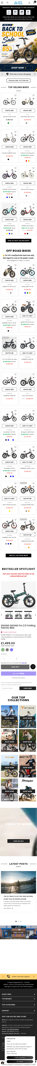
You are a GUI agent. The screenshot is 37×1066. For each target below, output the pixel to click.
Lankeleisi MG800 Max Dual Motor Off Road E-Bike (27, 505)
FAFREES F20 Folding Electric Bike (27, 226)
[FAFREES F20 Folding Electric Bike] (27, 210)
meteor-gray (26, 123)
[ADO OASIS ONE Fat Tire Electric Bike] (27, 101)
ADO (9, 114)
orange (30, 293)
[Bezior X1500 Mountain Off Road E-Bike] (9, 489)
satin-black (12, 197)
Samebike (9, 321)
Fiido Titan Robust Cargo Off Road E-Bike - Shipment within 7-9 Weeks (27, 396)
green (27, 293)
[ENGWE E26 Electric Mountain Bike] (9, 210)
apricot (8, 293)
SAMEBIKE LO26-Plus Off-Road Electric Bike (9, 538)
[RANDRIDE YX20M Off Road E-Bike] (27, 344)
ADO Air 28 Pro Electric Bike (27, 189)
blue (25, 293)
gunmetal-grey (9, 197)
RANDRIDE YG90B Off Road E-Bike (9, 396)
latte (11, 159)
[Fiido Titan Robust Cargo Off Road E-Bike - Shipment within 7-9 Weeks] (27, 380)
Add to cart (27, 316)
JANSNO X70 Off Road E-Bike (9, 287)
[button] (1, 615)
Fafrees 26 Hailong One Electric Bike (27, 153)
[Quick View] (15, 98)
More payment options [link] (18, 678)
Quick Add (9, 110)
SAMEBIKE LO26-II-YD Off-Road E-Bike (9, 323)
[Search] (7, 3)
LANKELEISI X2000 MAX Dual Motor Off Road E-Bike (27, 541)
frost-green (8, 123)
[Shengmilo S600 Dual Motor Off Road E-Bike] (27, 416)
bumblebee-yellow (7, 234)
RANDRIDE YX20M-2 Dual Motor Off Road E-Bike (27, 468)
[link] (18, 74)
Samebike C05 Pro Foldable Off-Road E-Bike (9, 468)
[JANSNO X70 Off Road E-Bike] (9, 271)
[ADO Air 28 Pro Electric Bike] (27, 174)
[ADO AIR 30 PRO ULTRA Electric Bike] (9, 101)
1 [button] (16, 921)
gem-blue (9, 234)
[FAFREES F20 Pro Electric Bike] (9, 174)
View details (7, 908)
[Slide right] (34, 74)
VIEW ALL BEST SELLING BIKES (18, 241)
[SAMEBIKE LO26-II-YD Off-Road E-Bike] (9, 307)
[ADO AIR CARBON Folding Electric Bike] (9, 137)
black (8, 159)
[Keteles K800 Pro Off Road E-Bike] (27, 271)
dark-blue (8, 440)
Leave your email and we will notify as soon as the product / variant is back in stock (16, 683)
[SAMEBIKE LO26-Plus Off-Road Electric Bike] (9, 523)
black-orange (29, 161)
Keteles (27, 284)
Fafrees (27, 151)
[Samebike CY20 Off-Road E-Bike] (9, 416)
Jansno (27, 320)
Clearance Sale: (18, 80)
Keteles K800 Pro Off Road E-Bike (27, 287)
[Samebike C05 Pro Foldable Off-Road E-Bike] (9, 453)
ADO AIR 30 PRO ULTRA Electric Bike (9, 117)
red (25, 234)
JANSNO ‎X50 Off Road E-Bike (27, 322)
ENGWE (9, 223)
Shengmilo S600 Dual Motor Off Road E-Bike (27, 432)
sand (29, 123)
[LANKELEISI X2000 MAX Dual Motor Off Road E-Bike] (27, 525)
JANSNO (9, 284)
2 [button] (18, 921)
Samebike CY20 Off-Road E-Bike (9, 432)
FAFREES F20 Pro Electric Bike (9, 189)
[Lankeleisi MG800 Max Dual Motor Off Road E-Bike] (27, 489)
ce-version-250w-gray (26, 196)
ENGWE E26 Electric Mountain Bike (9, 226)
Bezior (9, 502)
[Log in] (29, 3)
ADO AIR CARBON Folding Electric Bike (9, 153)
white (30, 234)
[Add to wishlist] (15, 95)
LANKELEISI (27, 502)
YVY (9, 357)
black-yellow (9, 511)
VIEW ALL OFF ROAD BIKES (18, 555)
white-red (26, 161)
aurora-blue (7, 197)
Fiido (27, 393)
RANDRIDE (27, 357)
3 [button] (21, 921)
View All (18, 90)
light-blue (13, 440)
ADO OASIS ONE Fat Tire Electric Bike (27, 117)
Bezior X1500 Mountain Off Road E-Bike (9, 505)
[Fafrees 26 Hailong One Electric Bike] (27, 137)
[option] (18, 595)
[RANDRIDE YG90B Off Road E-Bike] (9, 380)
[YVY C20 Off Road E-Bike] (9, 344)
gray (11, 293)
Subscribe (28, 688)
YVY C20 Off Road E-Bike (9, 359)
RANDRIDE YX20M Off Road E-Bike (27, 359)
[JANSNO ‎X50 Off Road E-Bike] (27, 307)
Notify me (9, 353)
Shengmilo (27, 430)
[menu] (2, 3)
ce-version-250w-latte (29, 196)
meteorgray (11, 123)
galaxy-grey (12, 234)
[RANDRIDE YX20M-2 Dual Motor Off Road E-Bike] (27, 453)
